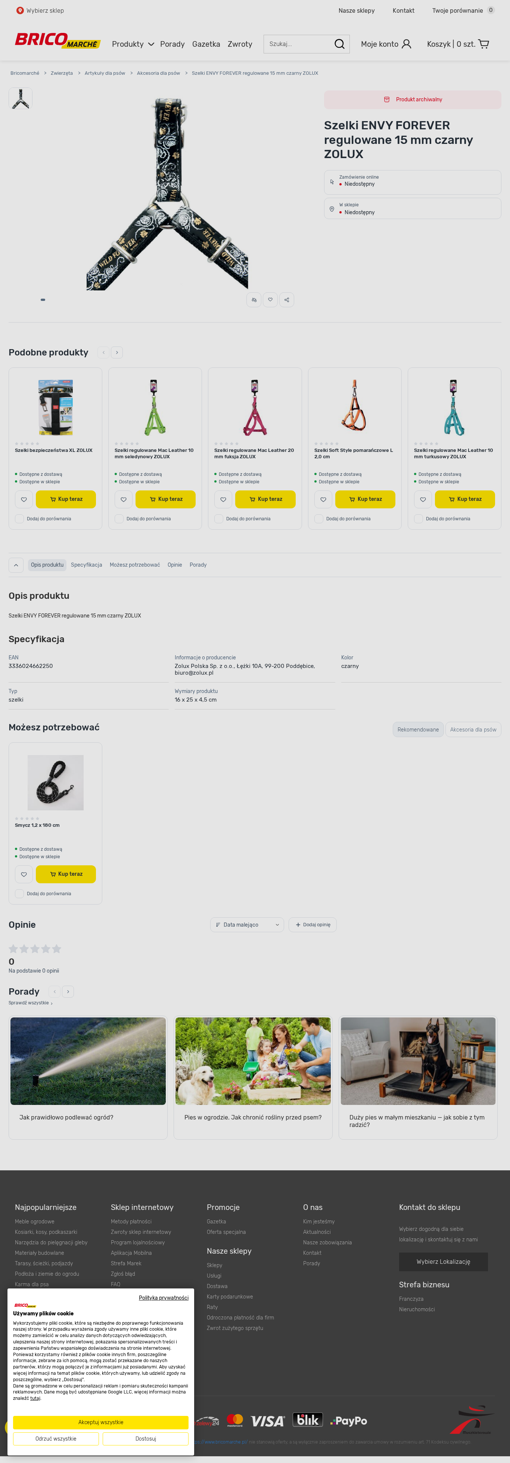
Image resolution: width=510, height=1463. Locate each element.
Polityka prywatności (164, 1298)
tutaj (35, 1398)
